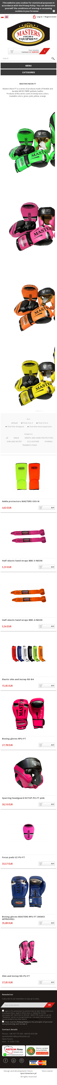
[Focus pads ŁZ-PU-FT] (28, 832)
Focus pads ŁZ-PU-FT (13, 857)
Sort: (28, 419)
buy (52, 508)
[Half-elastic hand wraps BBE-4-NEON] (28, 595)
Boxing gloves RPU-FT (14, 738)
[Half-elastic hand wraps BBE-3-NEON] (28, 536)
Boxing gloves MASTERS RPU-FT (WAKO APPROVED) (23, 917)
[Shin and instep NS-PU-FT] (28, 951)
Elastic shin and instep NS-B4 (18, 679)
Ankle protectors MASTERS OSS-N (20, 501)
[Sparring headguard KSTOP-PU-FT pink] (28, 773)
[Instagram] (21, 1060)
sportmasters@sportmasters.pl (16, 1036)
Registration (50, 17)
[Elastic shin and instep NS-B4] (28, 654)
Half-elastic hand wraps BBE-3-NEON (22, 560)
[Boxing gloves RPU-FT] (28, 714)
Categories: (28, 434)
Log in (39, 17)
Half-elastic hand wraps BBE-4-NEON (22, 620)
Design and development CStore (18, 1071)
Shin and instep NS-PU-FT (16, 976)
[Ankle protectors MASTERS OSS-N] (28, 476)
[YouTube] (13, 1060)
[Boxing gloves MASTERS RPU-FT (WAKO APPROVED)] (28, 892)
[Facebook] (5, 1060)
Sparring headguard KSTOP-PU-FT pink (23, 798)
